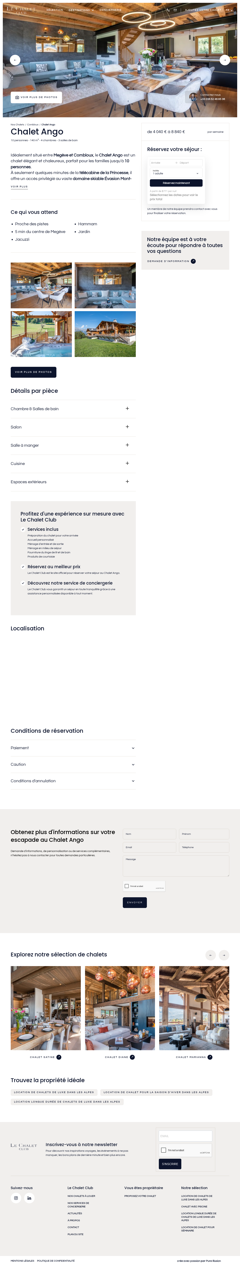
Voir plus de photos (33, 372)
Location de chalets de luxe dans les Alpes (54, 1092)
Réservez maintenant (176, 183)
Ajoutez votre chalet (203, 10)
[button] (81, 10)
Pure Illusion (213, 1261)
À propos (74, 1220)
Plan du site (75, 1234)
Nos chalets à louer (81, 1196)
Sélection (55, 10)
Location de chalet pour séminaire (197, 1229)
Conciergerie (111, 10)
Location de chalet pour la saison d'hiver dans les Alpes (156, 1092)
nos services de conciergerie (78, 1205)
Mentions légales (22, 1261)
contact (73, 1227)
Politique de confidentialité (56, 1261)
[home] (21, 10)
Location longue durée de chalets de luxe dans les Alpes (67, 1102)
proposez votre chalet (140, 1196)
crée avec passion (188, 1261)
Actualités (75, 1213)
